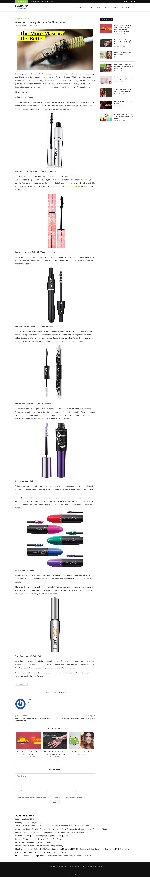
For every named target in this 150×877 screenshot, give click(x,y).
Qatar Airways (68, 829)
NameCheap (56, 849)
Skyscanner (63, 826)
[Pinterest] (131, 1)
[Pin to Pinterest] (63, 692)
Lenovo (46, 852)
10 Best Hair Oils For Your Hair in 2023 (123, 53)
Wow (43, 839)
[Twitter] (126, 1)
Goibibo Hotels (36, 832)
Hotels (18, 832)
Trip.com (74, 832)
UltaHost (67, 849)
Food (91, 7)
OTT (17, 842)
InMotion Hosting (108, 849)
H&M (53, 835)
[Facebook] (124, 1)
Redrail (88, 826)
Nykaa (25, 839)
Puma (59, 835)
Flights (18, 829)
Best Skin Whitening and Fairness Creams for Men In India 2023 (123, 66)
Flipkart (34, 855)
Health (18, 846)
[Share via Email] (65, 692)
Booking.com (49, 832)
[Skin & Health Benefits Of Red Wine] (106, 105)
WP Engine (121, 849)
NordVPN (68, 855)
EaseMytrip (79, 829)
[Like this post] (57, 692)
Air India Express (76, 826)
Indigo (88, 829)
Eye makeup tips (21, 684)
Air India (26, 829)
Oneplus (63, 852)
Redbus (26, 826)
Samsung (54, 852)
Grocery (18, 822)
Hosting (19, 849)
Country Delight (30, 822)
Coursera (87, 855)
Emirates (96, 829)
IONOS (75, 849)
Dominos (25, 819)
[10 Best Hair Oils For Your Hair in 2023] (81, 740)
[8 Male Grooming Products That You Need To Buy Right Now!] (106, 117)
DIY (86, 7)
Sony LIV (30, 842)
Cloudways (84, 849)
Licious (41, 822)
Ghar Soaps (57, 839)
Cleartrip (43, 829)
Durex (48, 855)
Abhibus (34, 826)
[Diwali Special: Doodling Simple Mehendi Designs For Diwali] (55, 740)
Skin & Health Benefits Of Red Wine (123, 103)
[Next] (31, 1)
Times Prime (57, 855)
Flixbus (48, 826)
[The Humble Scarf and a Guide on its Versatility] (106, 92)
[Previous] (29, 1)
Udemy (41, 855)
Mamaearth (34, 839)
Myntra (27, 835)
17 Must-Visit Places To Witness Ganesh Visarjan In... (48, 2)
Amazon (25, 855)
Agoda (26, 832)
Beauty (18, 839)
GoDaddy (38, 849)
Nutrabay (59, 846)
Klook (54, 826)
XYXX (65, 835)
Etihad (104, 829)
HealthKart (40, 846)
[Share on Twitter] (61, 692)
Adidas (39, 835)
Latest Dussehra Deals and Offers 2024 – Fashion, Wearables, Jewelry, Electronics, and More (123, 28)
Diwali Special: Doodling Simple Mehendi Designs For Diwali (124, 42)
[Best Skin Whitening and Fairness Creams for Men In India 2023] (106, 68)
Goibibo (35, 829)
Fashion (79, 7)
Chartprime (77, 855)
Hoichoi (39, 842)
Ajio (32, 835)
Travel (98, 7)
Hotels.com (83, 832)
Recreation (126, 7)
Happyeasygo (54, 829)
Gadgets (106, 7)
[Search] (134, 7)
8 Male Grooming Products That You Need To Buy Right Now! (123, 116)
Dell (35, 852)
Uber (41, 826)
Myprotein (50, 846)
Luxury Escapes (62, 832)
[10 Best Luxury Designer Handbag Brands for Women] (106, 80)
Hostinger (28, 849)
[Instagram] (129, 1)
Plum (49, 839)
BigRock (46, 849)
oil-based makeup (73, 186)
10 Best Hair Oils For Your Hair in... (81, 752)
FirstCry (46, 835)
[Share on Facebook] (59, 692)
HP (40, 852)
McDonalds (34, 819)
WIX (129, 849)
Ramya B (23, 25)
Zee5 (23, 842)
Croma (29, 852)
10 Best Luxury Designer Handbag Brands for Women (124, 78)
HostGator (94, 849)
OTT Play (47, 842)
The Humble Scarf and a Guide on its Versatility (122, 90)
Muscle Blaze (28, 846)
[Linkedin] (134, 1)
